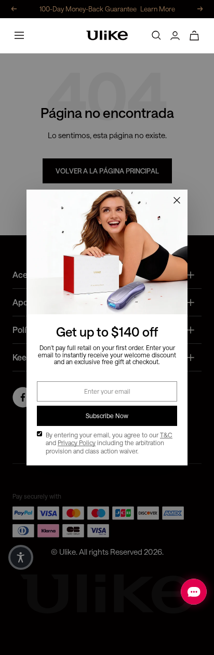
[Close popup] (176, 200)
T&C (166, 434)
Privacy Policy (77, 442)
